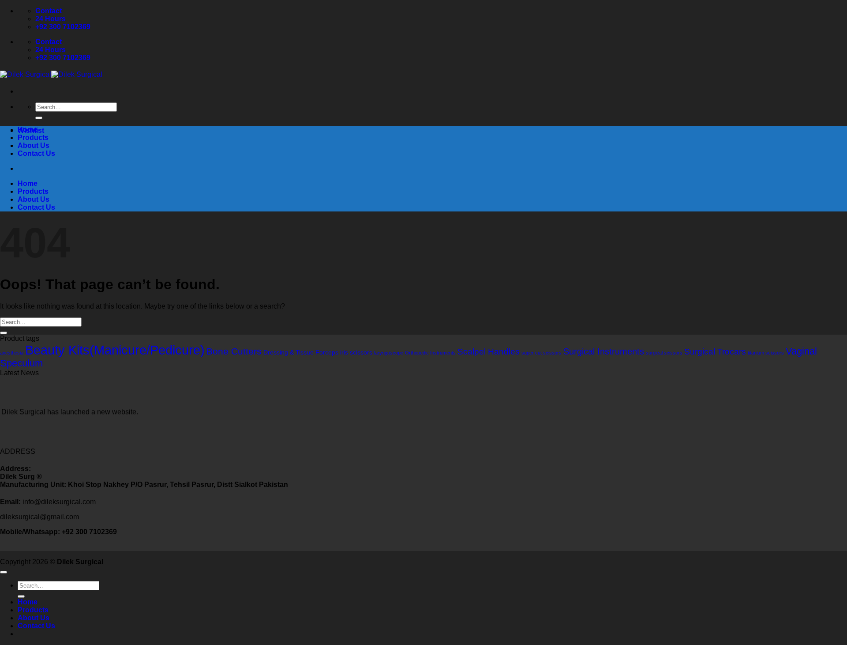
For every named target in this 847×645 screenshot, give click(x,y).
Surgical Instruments (603, 351)
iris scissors (356, 352)
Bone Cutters (234, 351)
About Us (33, 145)
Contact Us (36, 153)
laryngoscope (388, 352)
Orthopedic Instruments (430, 352)
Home (27, 129)
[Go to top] (3, 572)
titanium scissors (766, 352)
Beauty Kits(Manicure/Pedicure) (115, 350)
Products (33, 137)
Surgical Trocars (715, 351)
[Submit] (38, 118)
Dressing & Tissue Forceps (300, 352)
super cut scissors (541, 352)
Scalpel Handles (488, 351)
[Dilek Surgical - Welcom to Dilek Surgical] (51, 74)
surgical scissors (664, 352)
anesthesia (11, 352)
